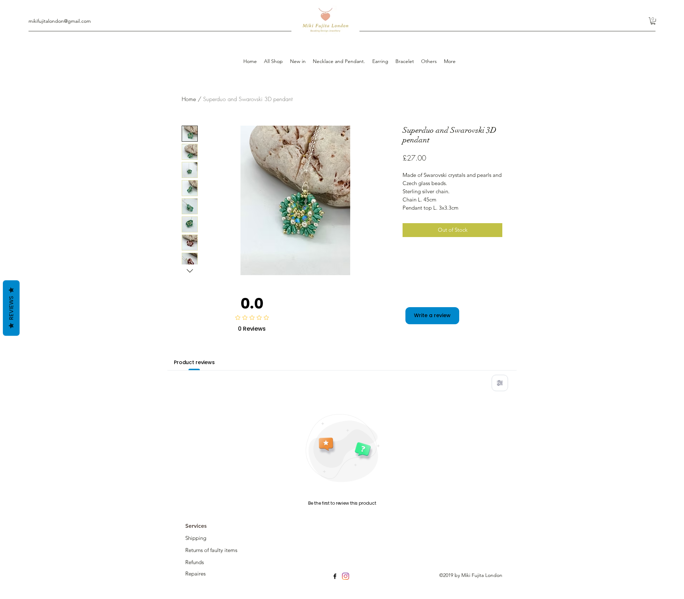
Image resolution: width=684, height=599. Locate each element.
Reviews (11, 308)
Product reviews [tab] (194, 362)
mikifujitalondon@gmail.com (59, 21)
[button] (653, 21)
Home (189, 99)
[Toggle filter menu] (500, 383)
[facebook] (334, 576)
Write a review (432, 315)
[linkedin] (345, 576)
